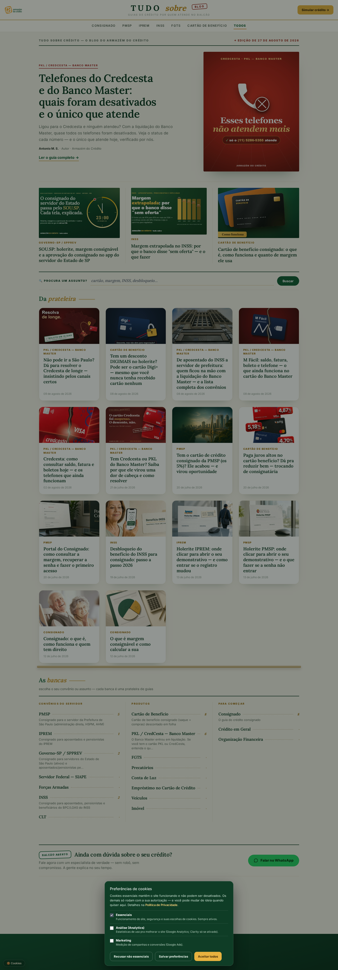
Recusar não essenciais (131, 956)
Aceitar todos (208, 956)
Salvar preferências (173, 956)
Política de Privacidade (161, 905)
